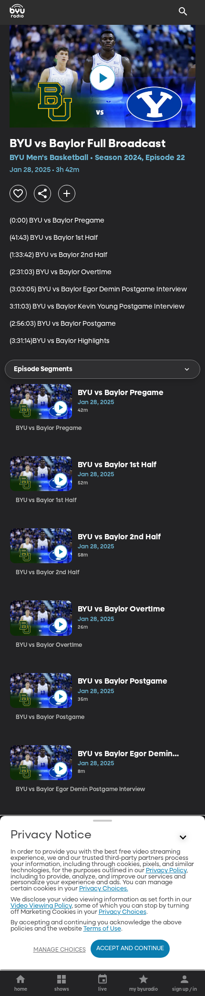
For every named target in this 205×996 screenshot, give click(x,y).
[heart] (18, 193)
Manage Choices (59, 950)
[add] (66, 193)
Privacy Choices (122, 912)
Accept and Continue (130, 949)
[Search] (183, 11)
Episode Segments (43, 369)
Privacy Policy (166, 870)
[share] (42, 193)
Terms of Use (102, 929)
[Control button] (183, 837)
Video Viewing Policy (41, 906)
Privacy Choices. (103, 889)
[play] (102, 78)
